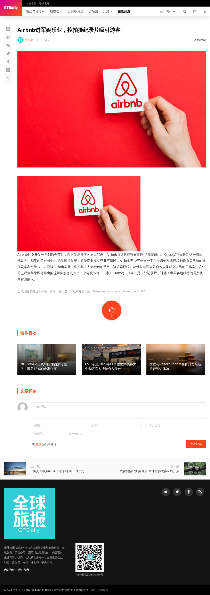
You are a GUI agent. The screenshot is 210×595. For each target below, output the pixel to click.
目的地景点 (76, 11)
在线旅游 (124, 11)
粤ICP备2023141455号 (38, 590)
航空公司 (56, 11)
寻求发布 (44, 3)
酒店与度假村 (35, 11)
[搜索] (185, 11)
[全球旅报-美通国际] (11, 8)
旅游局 (108, 11)
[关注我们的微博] (161, 11)
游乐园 (93, 11)
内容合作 (31, 3)
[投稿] (195, 11)
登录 (38, 444)
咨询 (19, 569)
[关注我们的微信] (168, 11)
